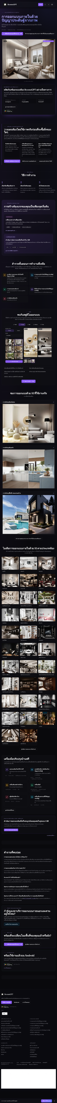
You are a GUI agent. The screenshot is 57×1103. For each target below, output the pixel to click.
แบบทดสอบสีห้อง (33, 1054)
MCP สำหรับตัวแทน (37, 1062)
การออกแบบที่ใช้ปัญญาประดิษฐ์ (36, 1025)
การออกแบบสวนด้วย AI (35, 1028)
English (46, 1101)
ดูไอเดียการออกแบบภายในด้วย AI (28, 749)
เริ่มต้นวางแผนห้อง (6, 1002)
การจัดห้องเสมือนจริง (5, 1030)
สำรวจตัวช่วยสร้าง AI (11, 230)
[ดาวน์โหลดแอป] (45, 4)
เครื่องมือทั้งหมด (33, 1056)
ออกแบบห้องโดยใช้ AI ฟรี (6, 1021)
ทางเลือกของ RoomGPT (26, 1062)
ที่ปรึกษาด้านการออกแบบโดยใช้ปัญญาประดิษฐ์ (11, 1032)
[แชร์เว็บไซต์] (48, 4)
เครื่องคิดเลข (32, 1050)
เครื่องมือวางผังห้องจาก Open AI (12, 161)
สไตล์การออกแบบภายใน (6, 1047)
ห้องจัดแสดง (16, 1002)
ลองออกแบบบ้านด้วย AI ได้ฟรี (45, 161)
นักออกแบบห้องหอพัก (5, 1023)
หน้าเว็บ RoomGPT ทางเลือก (29, 898)
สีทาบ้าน (3, 1050)
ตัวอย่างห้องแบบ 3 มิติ (5, 1036)
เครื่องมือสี (32, 1052)
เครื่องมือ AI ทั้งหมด (5, 1039)
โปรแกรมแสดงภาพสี (34, 1047)
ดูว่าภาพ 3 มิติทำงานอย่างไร (12, 250)
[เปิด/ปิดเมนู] (52, 4)
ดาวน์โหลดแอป (26, 1002)
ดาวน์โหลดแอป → (8, 968)
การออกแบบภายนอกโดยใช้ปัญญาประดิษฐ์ (39, 1023)
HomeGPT (45, 1062)
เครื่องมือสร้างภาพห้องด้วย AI (7, 1034)
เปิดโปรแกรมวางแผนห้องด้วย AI (29, 161)
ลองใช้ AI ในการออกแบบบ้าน (11, 924)
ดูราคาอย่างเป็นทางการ (10, 107)
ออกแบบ (40, 4)
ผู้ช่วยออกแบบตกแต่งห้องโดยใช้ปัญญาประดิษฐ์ (11, 1028)
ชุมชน (2, 1054)
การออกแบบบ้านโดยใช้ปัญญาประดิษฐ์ (38, 1021)
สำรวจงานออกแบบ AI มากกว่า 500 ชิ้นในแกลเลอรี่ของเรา (39, 33)
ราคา (18, 1062)
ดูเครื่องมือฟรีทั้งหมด (9, 810)
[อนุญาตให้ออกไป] (54, 1100)
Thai (4, 1013)
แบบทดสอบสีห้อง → (51, 835)
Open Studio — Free (29, 381)
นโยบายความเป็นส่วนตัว (22, 1064)
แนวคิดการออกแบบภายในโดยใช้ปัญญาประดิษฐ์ (11, 1045)
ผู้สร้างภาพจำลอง (33, 1045)
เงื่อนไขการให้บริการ (33, 1064)
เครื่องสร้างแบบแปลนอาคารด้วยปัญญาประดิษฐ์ (40, 1030)
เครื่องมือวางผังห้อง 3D (34, 1032)
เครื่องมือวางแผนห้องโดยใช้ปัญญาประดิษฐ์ (10, 1025)
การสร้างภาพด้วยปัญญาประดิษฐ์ (37, 1034)
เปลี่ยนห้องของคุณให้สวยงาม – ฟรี (13, 33)
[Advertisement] (28, 1079)
